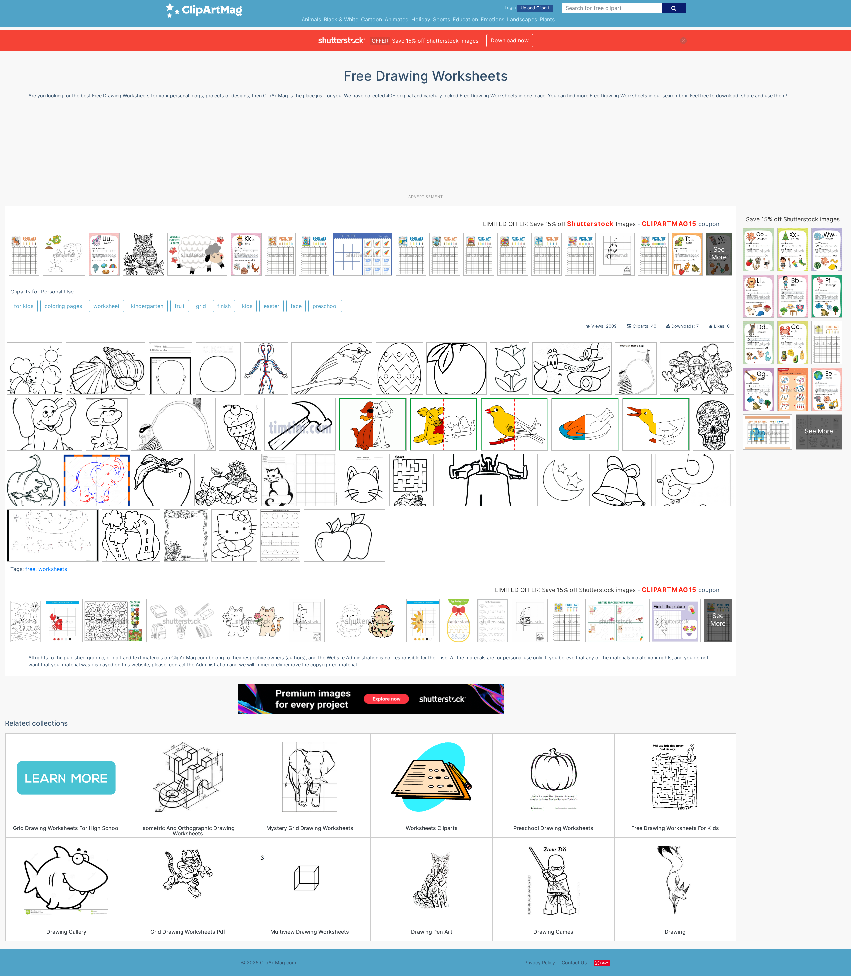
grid (201, 306)
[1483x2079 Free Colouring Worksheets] (240, 427)
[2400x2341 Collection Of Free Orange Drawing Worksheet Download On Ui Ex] (456, 372)
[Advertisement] (425, 149)
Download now (510, 40)
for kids (23, 306)
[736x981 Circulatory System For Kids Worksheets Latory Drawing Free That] (266, 371)
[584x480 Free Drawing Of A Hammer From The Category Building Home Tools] (300, 427)
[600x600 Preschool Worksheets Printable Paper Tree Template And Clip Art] (619, 483)
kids (247, 306)
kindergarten (147, 306)
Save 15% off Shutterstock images (793, 219)
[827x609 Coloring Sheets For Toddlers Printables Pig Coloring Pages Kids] (572, 372)
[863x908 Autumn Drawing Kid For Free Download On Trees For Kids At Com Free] (34, 372)
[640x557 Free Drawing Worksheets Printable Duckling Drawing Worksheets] (656, 427)
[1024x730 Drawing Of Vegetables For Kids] (344, 539)
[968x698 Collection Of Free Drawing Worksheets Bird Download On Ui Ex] (332, 372)
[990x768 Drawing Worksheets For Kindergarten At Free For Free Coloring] (44, 427)
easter (271, 306)
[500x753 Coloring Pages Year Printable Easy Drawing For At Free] (509, 371)
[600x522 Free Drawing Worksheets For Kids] (372, 427)
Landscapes (522, 19)
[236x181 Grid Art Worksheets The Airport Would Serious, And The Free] (299, 483)
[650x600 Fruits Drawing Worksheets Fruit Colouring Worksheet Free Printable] (226, 483)
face (296, 306)
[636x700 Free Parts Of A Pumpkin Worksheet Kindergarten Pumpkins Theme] (33, 483)
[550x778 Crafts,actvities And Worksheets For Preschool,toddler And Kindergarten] (635, 372)
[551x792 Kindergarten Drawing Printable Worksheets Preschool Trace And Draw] (410, 483)
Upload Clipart (535, 7)
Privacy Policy (539, 962)
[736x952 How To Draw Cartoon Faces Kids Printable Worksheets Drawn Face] (363, 483)
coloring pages (63, 306)
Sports (441, 19)
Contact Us (574, 962)
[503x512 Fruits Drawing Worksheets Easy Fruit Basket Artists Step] (162, 483)
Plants (547, 19)
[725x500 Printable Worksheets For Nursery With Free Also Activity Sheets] (693, 482)
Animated (397, 19)
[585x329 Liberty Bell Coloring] (485, 483)
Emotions (492, 19)
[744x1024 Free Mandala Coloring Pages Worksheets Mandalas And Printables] (713, 426)
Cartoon (371, 19)
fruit (180, 306)
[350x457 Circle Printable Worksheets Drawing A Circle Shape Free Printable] (218, 372)
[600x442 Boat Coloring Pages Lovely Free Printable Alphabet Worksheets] (105, 372)
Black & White (341, 19)
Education (465, 19)
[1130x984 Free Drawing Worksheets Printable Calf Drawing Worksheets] (443, 427)
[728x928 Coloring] (234, 538)
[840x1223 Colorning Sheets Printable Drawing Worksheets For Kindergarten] (280, 538)
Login (510, 7)
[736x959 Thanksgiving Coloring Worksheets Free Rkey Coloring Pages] (186, 538)
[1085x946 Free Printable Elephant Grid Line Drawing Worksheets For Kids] (96, 483)
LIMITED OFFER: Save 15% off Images (559, 223)
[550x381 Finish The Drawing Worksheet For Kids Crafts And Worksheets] (173, 427)
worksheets (52, 569)
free (30, 569)
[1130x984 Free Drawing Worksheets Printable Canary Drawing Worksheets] (514, 427)
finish (224, 306)
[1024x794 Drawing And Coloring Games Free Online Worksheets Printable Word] (697, 371)
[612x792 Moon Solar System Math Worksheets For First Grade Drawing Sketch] (563, 483)
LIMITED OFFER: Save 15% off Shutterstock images (565, 589)
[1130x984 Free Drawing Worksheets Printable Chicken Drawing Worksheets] (585, 427)
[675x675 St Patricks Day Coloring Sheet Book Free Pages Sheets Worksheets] (131, 538)
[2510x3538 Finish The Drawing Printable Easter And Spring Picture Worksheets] (106, 427)
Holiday (420, 19)
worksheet (106, 306)
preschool (325, 306)
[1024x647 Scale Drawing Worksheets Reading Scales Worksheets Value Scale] (52, 539)
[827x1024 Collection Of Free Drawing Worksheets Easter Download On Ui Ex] (399, 372)
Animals (311, 19)
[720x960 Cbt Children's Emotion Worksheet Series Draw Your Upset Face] (170, 371)
